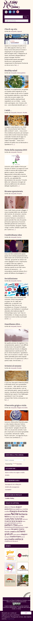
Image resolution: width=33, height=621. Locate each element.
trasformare (15, 536)
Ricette (25, 112)
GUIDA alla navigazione (12, 487)
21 (13, 445)
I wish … (8, 110)
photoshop (8, 527)
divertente (22, 511)
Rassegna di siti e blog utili (13, 484)
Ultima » (8, 448)
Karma (19, 237)
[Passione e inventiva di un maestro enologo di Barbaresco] (10, 580)
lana (13, 521)
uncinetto (10, 539)
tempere (7, 537)
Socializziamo (11, 278)
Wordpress (15, 541)
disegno (13, 511)
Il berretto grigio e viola (15, 405)
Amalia (7, 475)
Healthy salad (11, 70)
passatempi (12, 523)
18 (24, 443)
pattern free (11, 525)
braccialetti (16, 509)
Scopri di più (10, 619)
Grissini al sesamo (13, 366)
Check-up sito (11, 29)
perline (20, 525)
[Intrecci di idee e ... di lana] (22, 555)
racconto (8, 529)
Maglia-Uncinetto (22, 407)
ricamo (21, 529)
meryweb (13, 31)
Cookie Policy (9, 498)
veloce (19, 539)
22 (16, 445)
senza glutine (17, 534)
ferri (11, 517)
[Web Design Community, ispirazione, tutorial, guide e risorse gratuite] (10, 555)
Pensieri (19, 112)
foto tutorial (16, 519)
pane (6, 523)
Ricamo (19, 193)
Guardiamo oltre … (13, 324)
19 (6, 445)
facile (14, 514)
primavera (16, 527)
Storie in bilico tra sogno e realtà (14, 472)
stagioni (24, 534)
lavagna (19, 521)
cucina (25, 509)
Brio (21, 509)
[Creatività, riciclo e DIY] (10, 568)
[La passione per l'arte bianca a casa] (22, 568)
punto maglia (24, 527)
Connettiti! (8, 489)
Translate (19, 464)
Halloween (25, 519)
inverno (8, 521)
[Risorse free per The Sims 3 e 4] (22, 580)
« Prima (8, 443)
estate (8, 514)
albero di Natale (10, 507)
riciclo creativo (11, 532)
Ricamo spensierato (14, 191)
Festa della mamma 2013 (16, 150)
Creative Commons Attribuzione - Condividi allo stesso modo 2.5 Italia (16, 607)
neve (24, 521)
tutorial (23, 537)
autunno (8, 509)
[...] (17, 65)
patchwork (19, 523)
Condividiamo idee (13, 235)
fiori (20, 517)
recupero (14, 529)
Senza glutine (21, 73)
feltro (7, 517)
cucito (7, 511)
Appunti (19, 31)
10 (18, 443)
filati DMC (15, 517)
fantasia (23, 514)
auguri (19, 507)
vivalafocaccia (8, 541)
